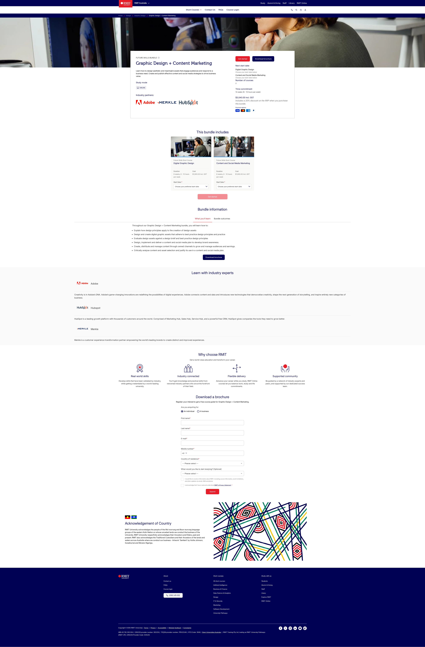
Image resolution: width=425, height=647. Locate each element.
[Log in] (305, 10)
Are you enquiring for (190, 407)
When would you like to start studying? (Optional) (201, 469)
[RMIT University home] (123, 578)
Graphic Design (139, 15)
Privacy (153, 628)
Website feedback (175, 628)
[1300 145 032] (292, 9)
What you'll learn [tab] (202, 218)
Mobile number (187, 449)
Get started (242, 59)
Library (292, 3)
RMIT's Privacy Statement (222, 485)
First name (185, 418)
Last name (185, 428)
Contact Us (210, 10)
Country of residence (190, 459)
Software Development (221, 609)
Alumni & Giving (273, 3)
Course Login (232, 10)
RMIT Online (302, 3)
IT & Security (217, 601)
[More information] (159, 58)
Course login (168, 589)
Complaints (187, 628)
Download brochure (263, 59)
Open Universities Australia (211, 632)
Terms (146, 628)
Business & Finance (220, 589)
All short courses (219, 581)
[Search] (296, 10)
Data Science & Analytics (222, 593)
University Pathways (220, 613)
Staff (285, 3)
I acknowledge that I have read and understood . (208, 485)
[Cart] (301, 10)
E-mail (184, 438)
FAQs (220, 10)
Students (264, 581)
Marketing (216, 605)
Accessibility (162, 628)
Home (120, 15)
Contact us (167, 581)
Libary (263, 593)
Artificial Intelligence (220, 585)
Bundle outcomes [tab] (222, 218)
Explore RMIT (266, 597)
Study (262, 3)
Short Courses (193, 10)
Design (128, 15)
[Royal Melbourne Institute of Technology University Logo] (125, 3)
